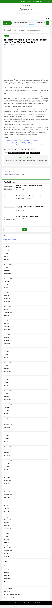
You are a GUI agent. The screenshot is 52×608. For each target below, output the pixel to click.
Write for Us (7, 581)
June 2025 (6, 287)
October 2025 (7, 276)
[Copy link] (35, 149)
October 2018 (7, 491)
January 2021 (7, 421)
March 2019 (7, 477)
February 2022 (7, 391)
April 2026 (6, 259)
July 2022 (6, 379)
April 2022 (6, 388)
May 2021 (6, 416)
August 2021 (7, 407)
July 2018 (6, 500)
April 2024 (6, 326)
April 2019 (6, 475)
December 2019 (7, 452)
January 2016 (7, 556)
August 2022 (7, 377)
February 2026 (7, 264)
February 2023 (7, 363)
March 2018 (7, 511)
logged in (13, 174)
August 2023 (7, 349)
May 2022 (6, 385)
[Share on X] (12, 149)
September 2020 (8, 430)
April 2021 (6, 419)
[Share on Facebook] (9, 149)
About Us (6, 572)
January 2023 (7, 365)
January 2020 (7, 449)
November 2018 (8, 489)
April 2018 (6, 508)
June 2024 (6, 320)
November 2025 (8, 273)
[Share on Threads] (31, 149)
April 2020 (6, 444)
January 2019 (7, 483)
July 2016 (6, 553)
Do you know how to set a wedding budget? (27, 216)
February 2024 (7, 332)
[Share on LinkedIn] (15, 149)
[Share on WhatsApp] (18, 149)
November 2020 (8, 424)
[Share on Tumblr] (28, 149)
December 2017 (7, 519)
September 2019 (8, 461)
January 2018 (7, 517)
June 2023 (6, 354)
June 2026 (6, 253)
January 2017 (7, 545)
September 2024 (8, 312)
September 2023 (8, 346)
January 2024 (7, 334)
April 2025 (6, 292)
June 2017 (6, 536)
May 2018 (6, 505)
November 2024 (8, 306)
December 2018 (7, 486)
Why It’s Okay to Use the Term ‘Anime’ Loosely (28, 196)
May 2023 (6, 357)
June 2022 (6, 382)
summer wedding (35, 152)
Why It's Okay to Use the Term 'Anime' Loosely (19, 142)
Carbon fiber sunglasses (9, 239)
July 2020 (6, 435)
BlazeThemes (40, 602)
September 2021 (8, 405)
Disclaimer (6, 575)
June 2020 (6, 438)
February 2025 (7, 298)
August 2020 (7, 433)
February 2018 (7, 514)
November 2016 (8, 547)
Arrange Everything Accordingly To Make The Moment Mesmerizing (24, 144)
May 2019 (6, 472)
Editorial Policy (7, 591)
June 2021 (6, 413)
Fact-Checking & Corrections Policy (12, 594)
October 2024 (7, 309)
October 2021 (7, 402)
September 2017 (8, 528)
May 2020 (6, 441)
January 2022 (7, 393)
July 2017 (6, 533)
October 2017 (7, 525)
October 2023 (7, 343)
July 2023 (6, 351)
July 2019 (6, 466)
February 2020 (7, 447)
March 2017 (7, 542)
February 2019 (7, 480)
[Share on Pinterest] (22, 149)
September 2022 (8, 374)
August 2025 (7, 281)
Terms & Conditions (8, 588)
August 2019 (7, 463)
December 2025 (7, 270)
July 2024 (6, 318)
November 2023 (8, 340)
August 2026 (7, 250)
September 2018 (8, 494)
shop (27, 152)
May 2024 (6, 323)
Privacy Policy (7, 578)
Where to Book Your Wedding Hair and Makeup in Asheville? (22, 140)
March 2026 (7, 262)
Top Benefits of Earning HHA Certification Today (31, 0)
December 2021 (7, 396)
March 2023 (7, 360)
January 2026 (7, 267)
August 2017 (7, 531)
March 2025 (7, 295)
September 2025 (8, 278)
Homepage (6, 569)
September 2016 (8, 550)
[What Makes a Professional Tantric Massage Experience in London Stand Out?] (27, 24)
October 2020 (7, 427)
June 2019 (6, 469)
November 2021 (8, 399)
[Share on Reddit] (25, 149)
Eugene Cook (8, 45)
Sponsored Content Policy (10, 597)
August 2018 (7, 497)
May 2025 (6, 290)
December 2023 (7, 337)
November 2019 (8, 455)
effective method (13, 152)
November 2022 (8, 371)
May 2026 (6, 256)
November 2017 (8, 522)
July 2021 (6, 410)
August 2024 (7, 315)
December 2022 (7, 368)
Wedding (6, 36)
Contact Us (6, 565)
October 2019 (7, 458)
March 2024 (7, 329)
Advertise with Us (8, 585)
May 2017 (6, 539)
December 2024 (7, 304)
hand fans (21, 152)
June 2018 (6, 503)
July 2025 (6, 284)
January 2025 (7, 301)
